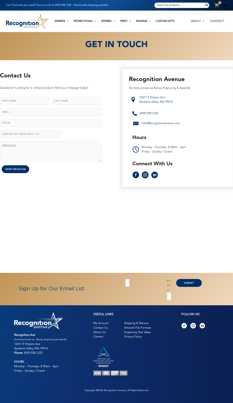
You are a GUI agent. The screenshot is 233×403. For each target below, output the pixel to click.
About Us (99, 332)
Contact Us (100, 327)
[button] (66, 21)
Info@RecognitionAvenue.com (161, 123)
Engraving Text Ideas (137, 332)
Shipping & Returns (136, 323)
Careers (98, 336)
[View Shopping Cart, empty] (217, 5)
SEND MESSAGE (15, 169)
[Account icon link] (225, 5)
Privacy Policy (133, 336)
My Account (101, 323)
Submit (189, 283)
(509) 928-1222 (63, 5)
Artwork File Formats (137, 327)
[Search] (207, 5)
